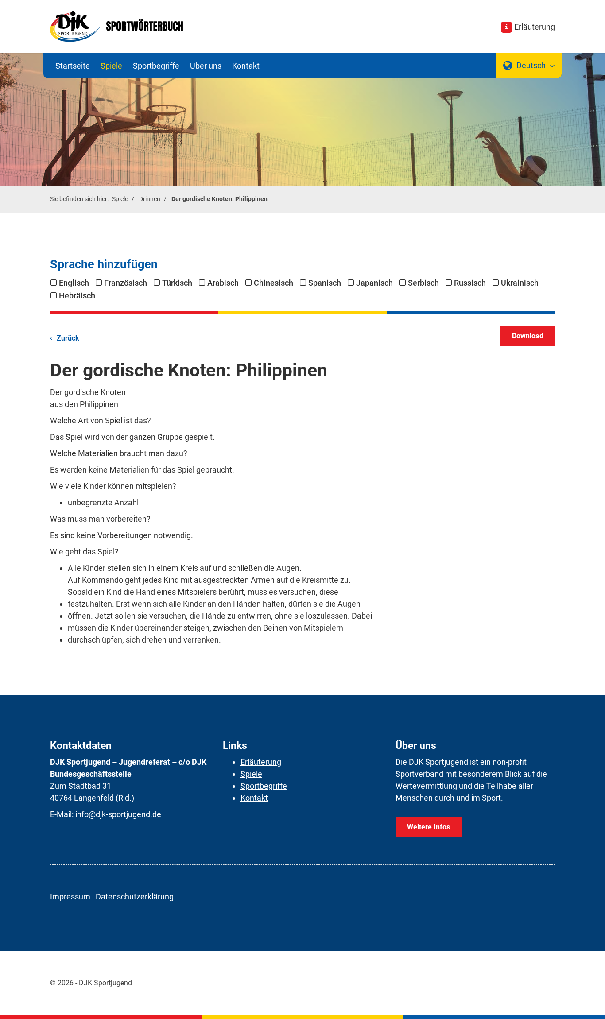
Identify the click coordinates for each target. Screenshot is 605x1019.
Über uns (205, 65)
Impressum (70, 896)
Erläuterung (534, 26)
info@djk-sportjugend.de (118, 814)
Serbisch (423, 282)
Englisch (74, 282)
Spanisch (324, 282)
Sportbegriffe (156, 65)
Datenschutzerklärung (135, 896)
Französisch (125, 282)
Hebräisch (77, 295)
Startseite (72, 65)
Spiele (111, 65)
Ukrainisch (520, 282)
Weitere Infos (428, 827)
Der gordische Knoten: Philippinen (219, 199)
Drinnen (149, 199)
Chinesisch (273, 282)
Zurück (68, 338)
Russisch (470, 282)
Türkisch (177, 282)
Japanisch (374, 282)
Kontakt (246, 65)
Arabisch (223, 282)
